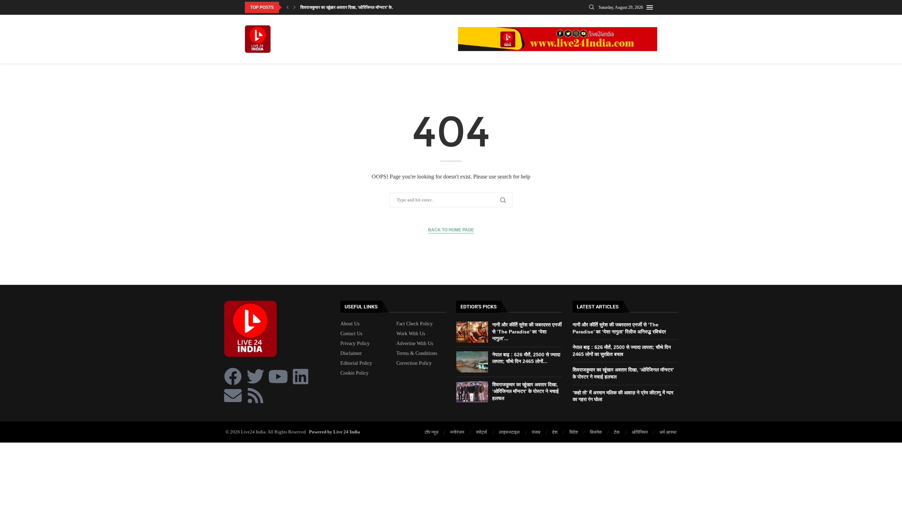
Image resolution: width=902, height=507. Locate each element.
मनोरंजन (457, 432)
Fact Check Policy (414, 323)
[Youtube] (278, 376)
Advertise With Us (414, 343)
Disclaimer (351, 353)
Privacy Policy (355, 343)
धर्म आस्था (668, 432)
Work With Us (410, 333)
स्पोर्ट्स (481, 432)
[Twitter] (255, 376)
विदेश (573, 432)
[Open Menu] (650, 7)
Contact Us (351, 333)
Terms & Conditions (416, 353)
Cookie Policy (354, 373)
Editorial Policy (356, 363)
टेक (617, 432)
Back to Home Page (451, 229)
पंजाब (536, 432)
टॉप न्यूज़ (431, 432)
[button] (287, 7)
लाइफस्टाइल (509, 432)
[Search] (591, 7)
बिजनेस (596, 432)
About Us (349, 323)
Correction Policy (414, 363)
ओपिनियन (640, 432)
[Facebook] (233, 376)
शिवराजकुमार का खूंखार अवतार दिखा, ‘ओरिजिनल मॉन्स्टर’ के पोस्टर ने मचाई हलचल (525, 391)
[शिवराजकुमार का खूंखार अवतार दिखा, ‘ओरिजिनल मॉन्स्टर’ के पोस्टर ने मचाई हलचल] (472, 391)
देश (554, 432)
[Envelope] (233, 395)
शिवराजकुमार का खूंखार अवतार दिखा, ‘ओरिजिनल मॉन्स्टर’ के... (347, 7)
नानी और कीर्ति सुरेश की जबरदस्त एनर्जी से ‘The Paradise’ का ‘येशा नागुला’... (527, 331)
